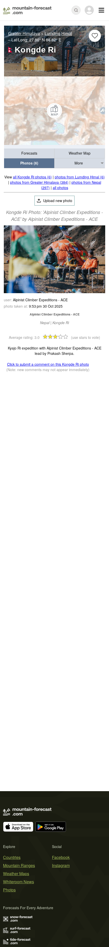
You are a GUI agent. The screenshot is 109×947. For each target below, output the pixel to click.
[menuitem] (29, 153)
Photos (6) (29, 162)
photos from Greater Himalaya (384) (39, 182)
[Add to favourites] (95, 36)
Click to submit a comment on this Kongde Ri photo (48, 364)
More (79, 162)
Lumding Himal (58, 33)
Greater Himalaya (24, 33)
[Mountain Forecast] (27, 10)
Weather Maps (16, 873)
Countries (12, 857)
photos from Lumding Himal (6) (80, 176)
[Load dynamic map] (54, 110)
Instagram (61, 865)
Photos (9, 890)
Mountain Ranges (19, 865)
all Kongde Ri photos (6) (32, 176)
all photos (60, 187)
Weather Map (79, 153)
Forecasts (29, 153)
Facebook (61, 857)
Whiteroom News (18, 882)
